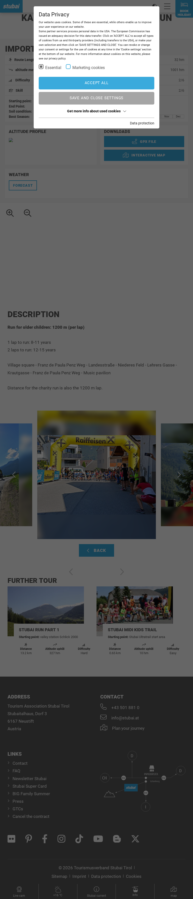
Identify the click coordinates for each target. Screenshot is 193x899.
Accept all (97, 83)
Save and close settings (96, 98)
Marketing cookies (88, 67)
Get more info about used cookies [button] (94, 111)
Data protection (142, 123)
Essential (53, 67)
